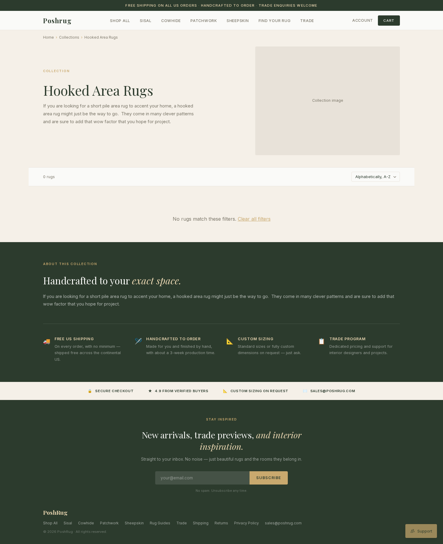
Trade (307, 20)
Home (48, 37)
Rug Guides (160, 523)
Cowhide (171, 20)
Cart (388, 20)
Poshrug (57, 20)
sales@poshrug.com (283, 523)
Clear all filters (254, 219)
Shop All (120, 20)
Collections (69, 37)
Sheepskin (238, 20)
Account (362, 20)
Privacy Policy (246, 523)
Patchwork (203, 20)
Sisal (146, 20)
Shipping (201, 523)
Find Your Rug (275, 20)
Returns (221, 523)
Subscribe (268, 477)
